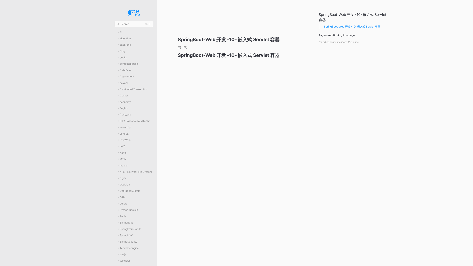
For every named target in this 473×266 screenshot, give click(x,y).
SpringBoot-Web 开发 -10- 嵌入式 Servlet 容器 (352, 26)
